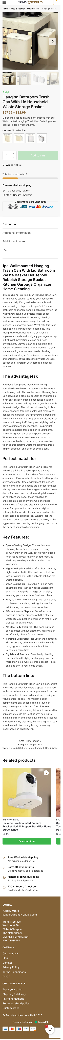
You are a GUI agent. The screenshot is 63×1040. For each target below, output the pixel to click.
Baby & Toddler (17, 8)
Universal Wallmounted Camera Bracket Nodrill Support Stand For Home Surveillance (27, 826)
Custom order (11, 1008)
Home (5, 8)
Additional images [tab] (14, 241)
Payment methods (13, 998)
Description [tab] (10, 224)
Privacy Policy (11, 967)
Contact (7, 962)
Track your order (13, 989)
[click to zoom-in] (31, 41)
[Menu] (8, 2)
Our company (10, 953)
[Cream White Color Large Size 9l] (8, 138)
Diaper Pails (33, 8)
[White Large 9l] (30, 138)
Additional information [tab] (17, 232)
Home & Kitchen (17, 748)
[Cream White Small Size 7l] (19, 138)
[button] (52, 41)
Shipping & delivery (14, 994)
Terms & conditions (14, 972)
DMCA (6, 976)
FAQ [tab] (5, 250)
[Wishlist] (46, 772)
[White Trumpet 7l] (42, 138)
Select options (27, 841)
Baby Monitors (11, 820)
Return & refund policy (16, 1003)
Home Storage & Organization (43, 748)
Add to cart (38, 155)
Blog (5, 958)
